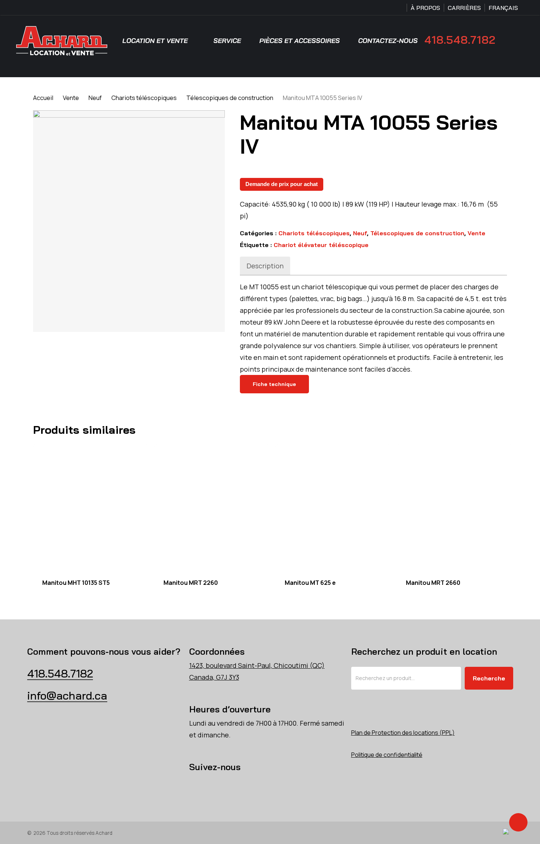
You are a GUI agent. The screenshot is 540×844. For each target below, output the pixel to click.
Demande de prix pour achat (281, 184)
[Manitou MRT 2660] (454, 506)
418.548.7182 (460, 40)
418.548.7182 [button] (60, 673)
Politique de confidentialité (386, 755)
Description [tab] (265, 265)
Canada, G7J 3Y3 (214, 677)
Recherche (489, 678)
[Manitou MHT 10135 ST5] (90, 506)
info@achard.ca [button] (67, 695)
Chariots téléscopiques (144, 97)
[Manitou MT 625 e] (333, 506)
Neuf (95, 97)
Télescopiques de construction (229, 97)
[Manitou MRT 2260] (211, 506)
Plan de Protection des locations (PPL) (403, 733)
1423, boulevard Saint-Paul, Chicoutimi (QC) (257, 665)
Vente (71, 97)
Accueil (43, 97)
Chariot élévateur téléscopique (321, 244)
